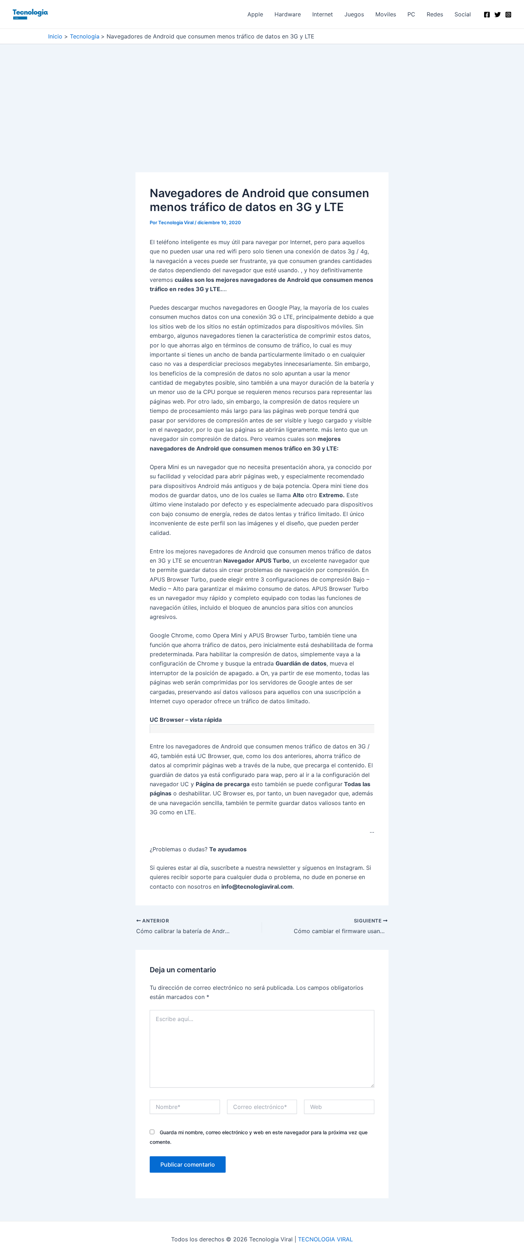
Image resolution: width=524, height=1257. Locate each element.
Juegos (354, 14)
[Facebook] (487, 14)
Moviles (385, 14)
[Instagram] (508, 14)
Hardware (287, 14)
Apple (255, 14)
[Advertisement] (262, 119)
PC (411, 14)
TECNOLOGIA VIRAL (325, 1239)
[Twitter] (497, 14)
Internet (322, 14)
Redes (435, 14)
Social (462, 14)
